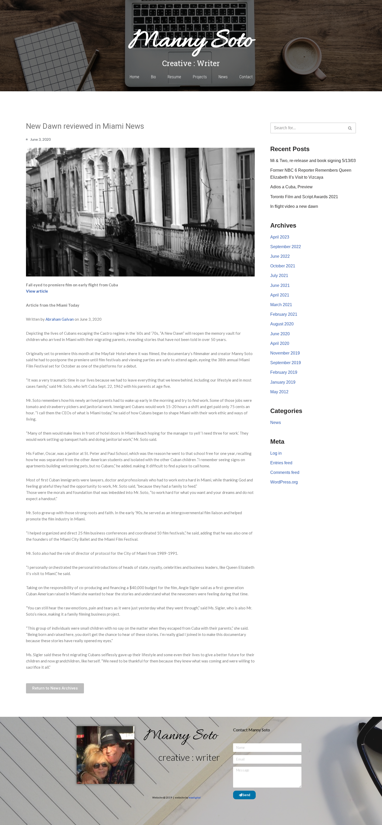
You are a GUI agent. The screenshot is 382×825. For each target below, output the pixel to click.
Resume (174, 77)
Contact (246, 77)
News (223, 77)
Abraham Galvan (59, 319)
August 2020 (282, 324)
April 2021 (279, 295)
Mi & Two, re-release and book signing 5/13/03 (313, 160)
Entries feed (281, 463)
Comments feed (284, 472)
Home (134, 77)
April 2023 (279, 237)
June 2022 (280, 256)
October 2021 (282, 266)
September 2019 (285, 362)
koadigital (195, 797)
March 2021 (281, 304)
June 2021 (280, 285)
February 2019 (283, 372)
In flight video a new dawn (294, 206)
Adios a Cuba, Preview (291, 187)
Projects (200, 77)
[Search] (350, 128)
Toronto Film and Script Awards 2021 (304, 197)
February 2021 (283, 314)
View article (37, 291)
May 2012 (279, 392)
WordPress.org (284, 482)
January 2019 (282, 382)
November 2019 (285, 353)
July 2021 (279, 275)
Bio (153, 77)
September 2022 (285, 246)
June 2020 (280, 334)
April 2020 (279, 343)
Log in (276, 453)
